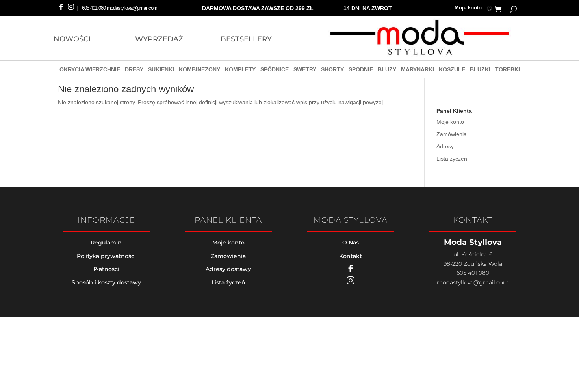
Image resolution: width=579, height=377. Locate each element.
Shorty (332, 70)
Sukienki (161, 70)
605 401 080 (94, 8)
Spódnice (274, 70)
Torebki (507, 70)
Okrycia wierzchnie (89, 70)
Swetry (304, 70)
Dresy (134, 70)
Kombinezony (199, 70)
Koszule (452, 70)
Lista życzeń (451, 158)
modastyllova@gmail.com (473, 282)
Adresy (445, 146)
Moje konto (468, 8)
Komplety (240, 70)
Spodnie (361, 70)
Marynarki (417, 70)
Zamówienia (451, 134)
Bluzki (480, 70)
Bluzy (387, 70)
